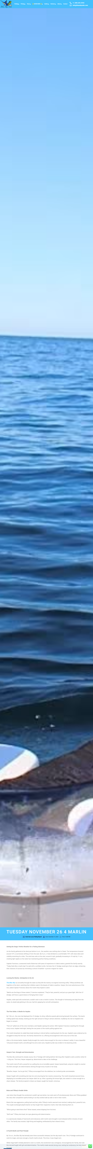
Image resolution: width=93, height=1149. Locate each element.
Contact (65, 4)
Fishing (16, 4)
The (11, 983)
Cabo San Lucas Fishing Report (33, 936)
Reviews (53, 4)
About (59, 4)
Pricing (22, 4)
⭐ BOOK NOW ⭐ (37, 4)
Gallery (46, 4)
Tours (28, 4)
